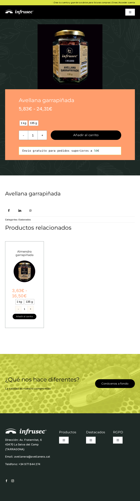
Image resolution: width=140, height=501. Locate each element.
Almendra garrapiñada (24, 253)
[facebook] (6, 480)
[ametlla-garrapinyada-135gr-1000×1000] (24, 261)
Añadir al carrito (86, 135)
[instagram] (12, 480)
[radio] (23, 123)
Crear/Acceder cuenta (123, 2)
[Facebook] (9, 210)
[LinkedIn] (20, 210)
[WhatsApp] (30, 210)
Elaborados (24, 219)
